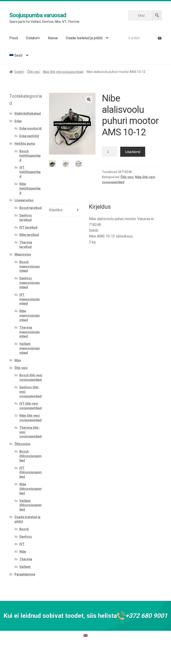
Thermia (25, 559)
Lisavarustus (24, 200)
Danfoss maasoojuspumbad (29, 282)
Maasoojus (22, 254)
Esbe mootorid (30, 128)
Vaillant (25, 567)
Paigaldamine (24, 574)
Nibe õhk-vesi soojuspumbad (63, 72)
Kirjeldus (56, 210)
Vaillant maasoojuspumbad (29, 348)
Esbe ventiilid (29, 136)
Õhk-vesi (33, 72)
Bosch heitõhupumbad (30, 155)
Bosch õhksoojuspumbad (30, 456)
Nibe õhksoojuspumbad (30, 488)
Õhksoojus (22, 444)
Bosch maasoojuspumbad (29, 266)
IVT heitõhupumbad (30, 172)
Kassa (53, 38)
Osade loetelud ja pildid (84, 38)
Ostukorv (33, 38)
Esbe (18, 121)
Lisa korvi (132, 151)
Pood (13, 38)
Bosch (24, 529)
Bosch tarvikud (30, 208)
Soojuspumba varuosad (37, 15)
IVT (21, 544)
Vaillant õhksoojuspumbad (30, 505)
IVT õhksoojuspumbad (30, 472)
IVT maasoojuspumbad (29, 299)
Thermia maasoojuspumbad (29, 332)
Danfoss (25, 536)
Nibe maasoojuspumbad (29, 315)
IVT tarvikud (28, 227)
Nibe (22, 551)
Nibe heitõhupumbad (30, 188)
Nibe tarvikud (29, 235)
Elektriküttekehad (27, 113)
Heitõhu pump (24, 143)
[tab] (65, 210)
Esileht (19, 72)
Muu (17, 360)
